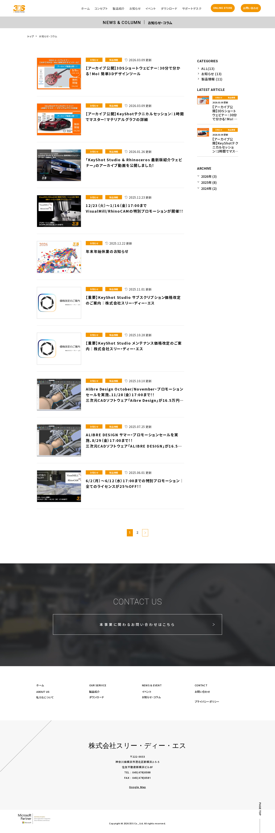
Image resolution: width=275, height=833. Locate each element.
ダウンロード (96, 697)
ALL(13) (208, 68)
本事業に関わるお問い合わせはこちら (137, 624)
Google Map (137, 787)
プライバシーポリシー (207, 701)
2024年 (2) (209, 188)
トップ (30, 36)
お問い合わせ (250, 8)
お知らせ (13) (211, 73)
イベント (146, 692)
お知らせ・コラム (151, 697)
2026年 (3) (209, 176)
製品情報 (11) (211, 79)
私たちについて (45, 697)
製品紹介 (94, 692)
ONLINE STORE (222, 8)
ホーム (40, 685)
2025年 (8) (209, 182)
